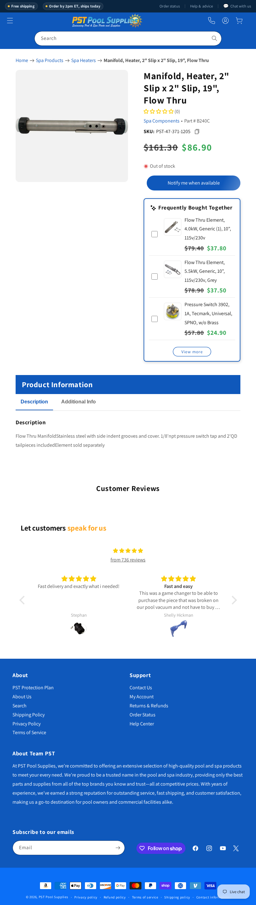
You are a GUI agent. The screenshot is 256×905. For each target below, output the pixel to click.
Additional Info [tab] (78, 401)
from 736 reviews (128, 559)
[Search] (214, 38)
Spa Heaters (83, 60)
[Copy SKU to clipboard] (197, 131)
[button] (239, 20)
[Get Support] (211, 21)
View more (192, 351)
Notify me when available (194, 183)
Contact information (213, 897)
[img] (128, 551)
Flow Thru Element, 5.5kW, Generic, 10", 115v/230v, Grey (205, 271)
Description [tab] (34, 401)
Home (22, 60)
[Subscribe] (118, 847)
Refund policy (115, 897)
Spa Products (49, 60)
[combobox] (128, 38)
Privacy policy (85, 897)
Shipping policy (177, 897)
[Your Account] (225, 20)
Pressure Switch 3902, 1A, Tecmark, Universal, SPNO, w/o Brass (208, 313)
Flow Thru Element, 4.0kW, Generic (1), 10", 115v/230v (208, 229)
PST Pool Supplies (53, 897)
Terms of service (145, 897)
